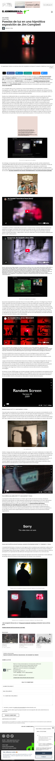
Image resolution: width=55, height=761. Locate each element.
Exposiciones (22, 655)
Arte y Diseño (5, 17)
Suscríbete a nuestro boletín (43, 728)
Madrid (36, 655)
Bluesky (45, 73)
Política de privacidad (8, 746)
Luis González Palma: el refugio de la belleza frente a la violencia (27, 644)
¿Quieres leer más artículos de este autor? (23, 677)
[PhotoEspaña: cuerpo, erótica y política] (44, 638)
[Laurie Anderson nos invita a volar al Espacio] (10, 638)
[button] (15, 12)
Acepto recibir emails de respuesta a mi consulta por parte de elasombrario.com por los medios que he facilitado (46, 738)
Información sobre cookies (9, 748)
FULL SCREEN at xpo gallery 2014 (9, 496)
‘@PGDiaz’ (19, 672)
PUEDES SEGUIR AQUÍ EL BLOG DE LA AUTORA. (13, 627)
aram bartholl (19, 409)
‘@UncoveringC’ (29, 672)
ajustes (12, 759)
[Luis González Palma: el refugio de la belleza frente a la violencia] (27, 638)
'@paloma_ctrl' (22, 675)
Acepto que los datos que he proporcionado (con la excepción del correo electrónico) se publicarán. (25, 710)
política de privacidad (19, 707)
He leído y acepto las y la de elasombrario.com (46, 744)
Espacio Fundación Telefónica (28, 623)
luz (33, 655)
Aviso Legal (5, 745)
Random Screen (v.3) (7, 409)
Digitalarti (43, 544)
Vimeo (25, 409)
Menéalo (37, 73)
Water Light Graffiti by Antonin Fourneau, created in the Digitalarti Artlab (20, 544)
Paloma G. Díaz (9, 28)
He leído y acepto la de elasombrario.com (20, 707)
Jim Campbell (29, 655)
